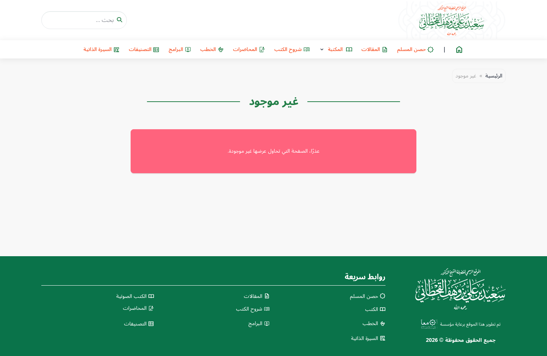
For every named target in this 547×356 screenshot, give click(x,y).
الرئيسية (493, 76)
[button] (335, 49)
